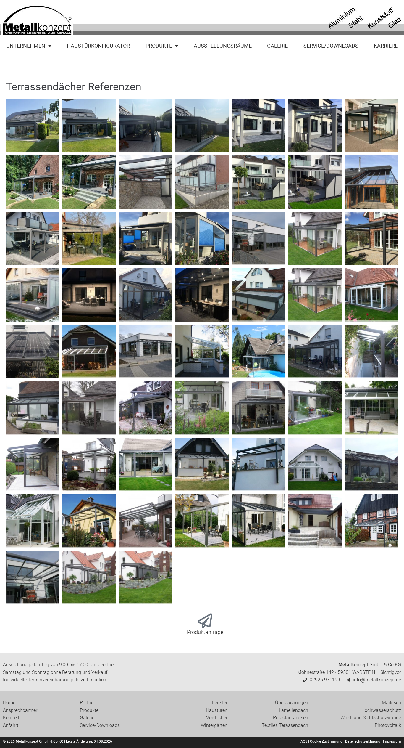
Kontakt (11, 717)
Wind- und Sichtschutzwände (370, 717)
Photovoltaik (388, 725)
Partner (87, 702)
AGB (303, 741)
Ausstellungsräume (223, 46)
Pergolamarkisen (290, 717)
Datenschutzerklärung (362, 741)
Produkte (159, 46)
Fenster (219, 702)
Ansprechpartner (20, 710)
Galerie (277, 46)
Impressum (392, 741)
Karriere (386, 46)
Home (9, 702)
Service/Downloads (330, 46)
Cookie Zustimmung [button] (326, 741)
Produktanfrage (205, 632)
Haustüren (216, 710)
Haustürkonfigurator (98, 46)
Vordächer (216, 717)
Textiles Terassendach (285, 725)
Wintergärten (214, 725)
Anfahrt (10, 725)
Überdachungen (291, 702)
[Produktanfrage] (205, 620)
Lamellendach (293, 710)
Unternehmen (25, 46)
